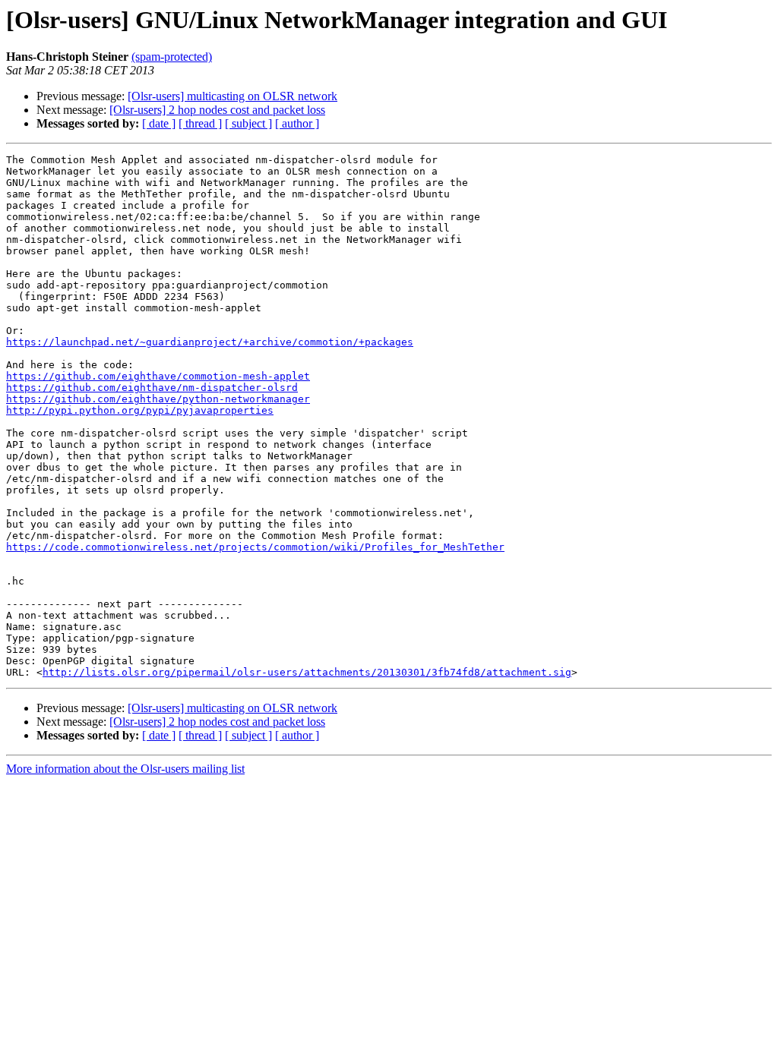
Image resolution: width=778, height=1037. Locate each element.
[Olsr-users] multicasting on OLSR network (232, 96)
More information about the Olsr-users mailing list (125, 768)
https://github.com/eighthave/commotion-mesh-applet (158, 376)
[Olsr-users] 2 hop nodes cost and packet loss (217, 109)
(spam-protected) (171, 56)
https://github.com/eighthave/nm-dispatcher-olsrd (152, 387)
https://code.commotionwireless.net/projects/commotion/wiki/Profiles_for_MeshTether (255, 547)
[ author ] (297, 123)
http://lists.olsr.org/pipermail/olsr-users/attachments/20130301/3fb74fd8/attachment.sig (307, 672)
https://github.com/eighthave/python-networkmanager (158, 399)
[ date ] (159, 123)
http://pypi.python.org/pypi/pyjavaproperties (140, 410)
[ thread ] (200, 123)
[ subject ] (248, 123)
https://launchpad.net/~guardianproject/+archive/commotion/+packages (209, 342)
